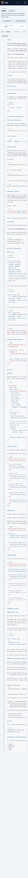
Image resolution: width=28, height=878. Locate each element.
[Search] (21, 2)
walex (3, 11)
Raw (25, 31)
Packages (4, 8)
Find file (17, 31)
